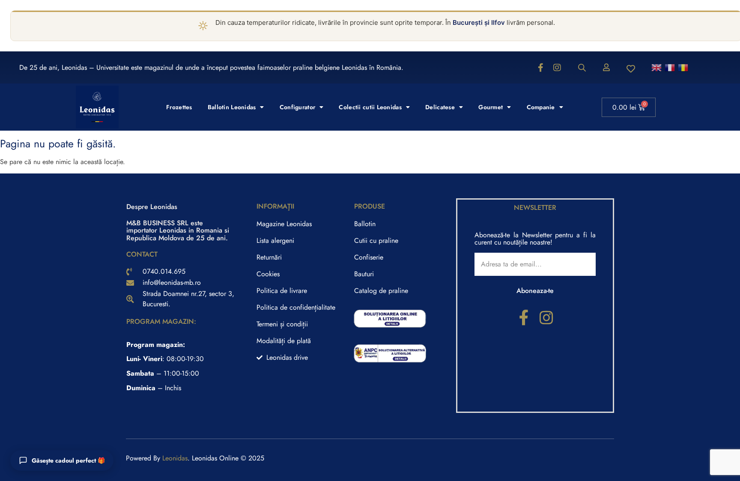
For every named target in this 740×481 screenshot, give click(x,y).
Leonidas (175, 458)
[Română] (683, 67)
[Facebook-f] (541, 67)
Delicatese (440, 107)
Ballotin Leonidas (232, 107)
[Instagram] (557, 67)
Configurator (297, 107)
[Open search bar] (582, 68)
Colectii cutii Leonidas (370, 107)
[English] (656, 67)
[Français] (670, 67)
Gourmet (490, 107)
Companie (541, 107)
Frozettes (179, 107)
